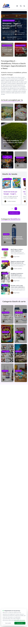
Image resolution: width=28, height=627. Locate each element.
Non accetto (8, 623)
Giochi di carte (5, 312)
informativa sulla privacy (19, 620)
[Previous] (12, 208)
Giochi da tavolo (6, 109)
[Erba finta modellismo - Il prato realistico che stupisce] (14, 136)
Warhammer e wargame (8, 20)
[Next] (16, 208)
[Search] (21, 6)
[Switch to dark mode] (24, 6)
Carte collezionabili (7, 157)
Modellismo (6, 137)
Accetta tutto (20, 623)
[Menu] (17, 5)
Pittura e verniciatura (7, 45)
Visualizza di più (14, 213)
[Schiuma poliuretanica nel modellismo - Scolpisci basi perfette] (14, 234)
